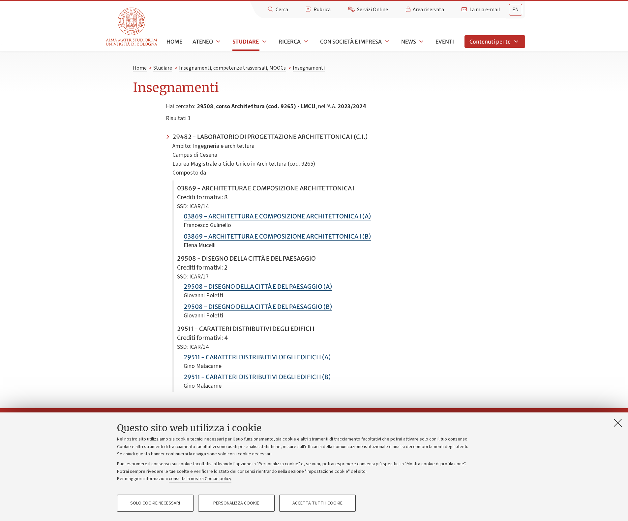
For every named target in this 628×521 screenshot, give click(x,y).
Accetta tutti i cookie (317, 503)
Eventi (444, 41)
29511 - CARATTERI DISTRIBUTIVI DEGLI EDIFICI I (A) (257, 357)
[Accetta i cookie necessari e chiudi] (618, 422)
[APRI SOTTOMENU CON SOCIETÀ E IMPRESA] (386, 42)
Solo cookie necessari (155, 503)
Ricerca (290, 41)
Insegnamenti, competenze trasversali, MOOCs (232, 68)
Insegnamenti (309, 68)
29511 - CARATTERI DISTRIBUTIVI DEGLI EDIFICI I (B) (257, 377)
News (408, 41)
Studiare (245, 41)
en (515, 9)
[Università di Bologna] (132, 27)
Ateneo (203, 41)
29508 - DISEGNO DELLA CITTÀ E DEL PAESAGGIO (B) (258, 306)
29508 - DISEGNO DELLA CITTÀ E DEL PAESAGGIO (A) (258, 286)
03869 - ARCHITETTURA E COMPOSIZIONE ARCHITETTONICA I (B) (277, 236)
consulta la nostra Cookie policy (200, 478)
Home (174, 41)
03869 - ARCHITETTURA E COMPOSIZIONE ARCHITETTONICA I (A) (277, 216)
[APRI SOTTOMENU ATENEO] (217, 42)
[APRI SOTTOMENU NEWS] (420, 42)
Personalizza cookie (236, 503)
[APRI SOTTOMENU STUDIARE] (263, 42)
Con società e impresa (351, 41)
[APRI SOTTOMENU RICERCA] (305, 42)
